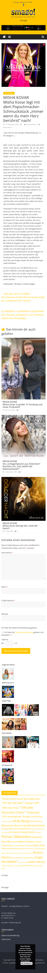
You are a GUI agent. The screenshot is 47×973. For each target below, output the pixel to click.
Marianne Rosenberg (10, 848)
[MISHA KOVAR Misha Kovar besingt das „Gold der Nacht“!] (23, 478)
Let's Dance (27, 845)
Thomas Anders (7, 866)
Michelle (15, 853)
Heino (14, 841)
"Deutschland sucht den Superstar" (20, 798)
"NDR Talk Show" (10, 807)
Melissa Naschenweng (37, 848)
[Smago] (4, 36)
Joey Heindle (16, 845)
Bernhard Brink (36, 825)
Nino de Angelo (28, 853)
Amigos (27, 816)
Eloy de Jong (5, 832)
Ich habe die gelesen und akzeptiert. (22, 633)
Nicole (20, 853)
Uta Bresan (16, 866)
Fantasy (38, 832)
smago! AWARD (27, 858)
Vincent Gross (26, 865)
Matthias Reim (24, 848)
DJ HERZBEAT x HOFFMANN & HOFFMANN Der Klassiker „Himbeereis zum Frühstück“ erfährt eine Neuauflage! (22, 315)
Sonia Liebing (22, 862)
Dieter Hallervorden (37, 829)
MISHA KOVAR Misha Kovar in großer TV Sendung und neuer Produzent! (22, 404)
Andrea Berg (36, 816)
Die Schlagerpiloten (23, 829)
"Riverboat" (33, 812)
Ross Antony (16, 857)
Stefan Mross (36, 862)
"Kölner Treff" (31, 803)
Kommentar (7, 552)
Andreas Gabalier (6, 821)
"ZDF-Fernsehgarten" (11, 816)
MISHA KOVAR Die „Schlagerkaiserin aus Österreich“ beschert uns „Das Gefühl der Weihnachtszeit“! (21, 465)
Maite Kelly (39, 845)
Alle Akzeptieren (26, 963)
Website (4, 614)
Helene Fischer (25, 841)
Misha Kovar (7, 127)
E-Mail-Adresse (8, 600)
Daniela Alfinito (7, 829)
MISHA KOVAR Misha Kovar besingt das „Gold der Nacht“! (20, 526)
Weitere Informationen (26, 960)
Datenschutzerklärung (24, 632)
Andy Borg (21, 821)
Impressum (6, 939)
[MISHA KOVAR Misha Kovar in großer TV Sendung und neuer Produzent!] (23, 339)
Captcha (4, 639)
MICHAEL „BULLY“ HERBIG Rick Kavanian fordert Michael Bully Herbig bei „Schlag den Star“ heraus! (23, 297)
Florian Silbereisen (16, 836)
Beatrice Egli (20, 825)
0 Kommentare (31, 124)
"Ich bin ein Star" (12, 803)
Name (4, 587)
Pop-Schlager (8, 93)
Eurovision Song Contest (23, 832)
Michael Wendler (6, 853)
